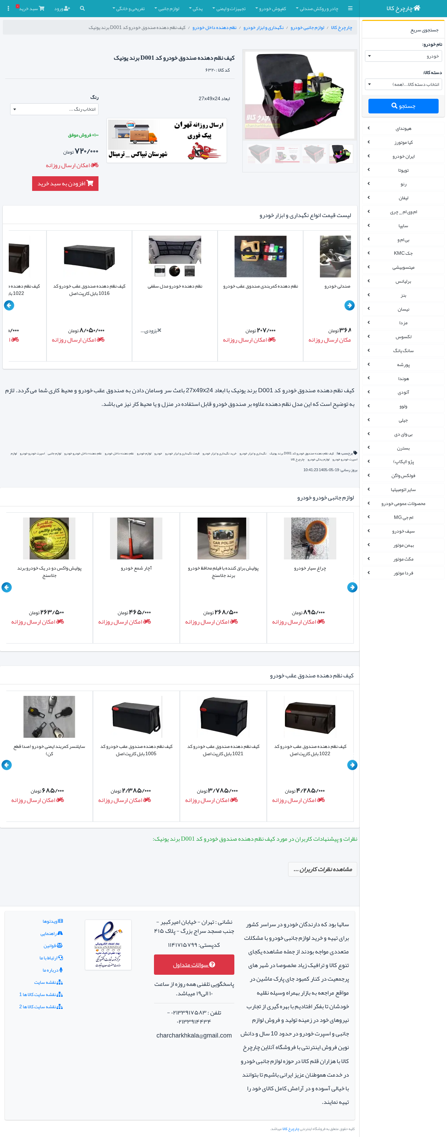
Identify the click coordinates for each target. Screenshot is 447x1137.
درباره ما (51, 970)
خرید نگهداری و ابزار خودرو (219, 453)
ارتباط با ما (48, 958)
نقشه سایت (45, 982)
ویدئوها (50, 921)
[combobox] (403, 56)
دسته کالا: (432, 72)
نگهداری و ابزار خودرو (263, 27)
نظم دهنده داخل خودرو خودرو (83, 453)
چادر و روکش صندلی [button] (319, 8)
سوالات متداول (191, 965)
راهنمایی (49, 933)
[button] (350, 8)
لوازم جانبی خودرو (307, 27)
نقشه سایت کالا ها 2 (38, 1006)
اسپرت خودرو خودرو (32, 453)
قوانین (50, 945)
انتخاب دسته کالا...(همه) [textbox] (416, 84)
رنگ (94, 97)
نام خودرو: (432, 44)
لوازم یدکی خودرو (318, 459)
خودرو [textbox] (433, 56)
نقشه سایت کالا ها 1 (38, 994)
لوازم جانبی (54, 453)
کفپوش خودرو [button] (272, 8)
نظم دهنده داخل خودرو (214, 27)
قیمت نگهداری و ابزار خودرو (182, 453)
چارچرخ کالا (341, 27)
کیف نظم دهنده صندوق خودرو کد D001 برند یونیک (302, 453)
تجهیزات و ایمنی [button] (231, 8)
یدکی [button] (198, 8)
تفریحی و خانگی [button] (130, 8)
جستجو (406, 106)
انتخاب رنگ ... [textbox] (82, 109)
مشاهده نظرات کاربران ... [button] (322, 869)
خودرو (158, 453)
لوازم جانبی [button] (169, 8)
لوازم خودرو (143, 453)
